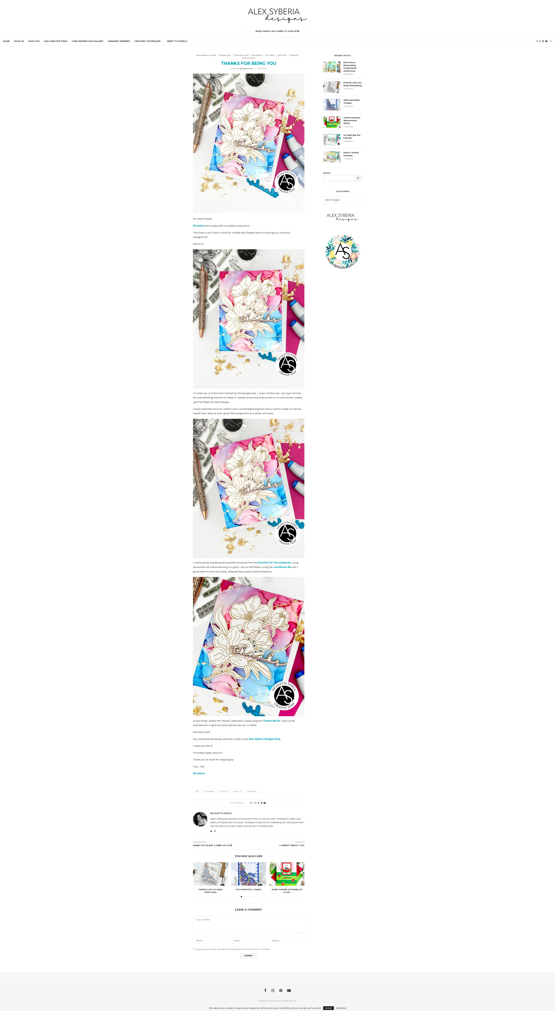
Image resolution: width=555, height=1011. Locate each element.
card (197, 791)
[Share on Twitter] (259, 802)
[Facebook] (537, 41)
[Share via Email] (265, 802)
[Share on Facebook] (255, 802)
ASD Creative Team (55, 41)
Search (326, 173)
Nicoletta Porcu (246, 68)
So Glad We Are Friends (286, 890)
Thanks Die (251, 791)
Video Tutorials (177, 41)
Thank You (237, 791)
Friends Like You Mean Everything (352, 84)
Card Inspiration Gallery (87, 41)
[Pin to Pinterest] (261, 802)
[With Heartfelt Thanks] (210, 874)
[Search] (550, 41)
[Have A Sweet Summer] (332, 157)
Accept (328, 1008)
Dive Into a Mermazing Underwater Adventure (350, 66)
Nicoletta (223, 791)
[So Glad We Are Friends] (286, 874)
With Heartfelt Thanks (210, 890)
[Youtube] (546, 41)
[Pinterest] (543, 41)
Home (6, 41)
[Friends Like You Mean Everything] (332, 87)
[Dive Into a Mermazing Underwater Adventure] (332, 67)
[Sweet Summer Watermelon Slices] (248, 874)
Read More (341, 1008)
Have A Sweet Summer (351, 154)
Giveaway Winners (119, 41)
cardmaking (209, 791)
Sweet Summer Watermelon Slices (351, 120)
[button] (196, 879)
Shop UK (19, 41)
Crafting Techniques (147, 41)
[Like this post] (253, 802)
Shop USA (34, 41)
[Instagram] (540, 41)
